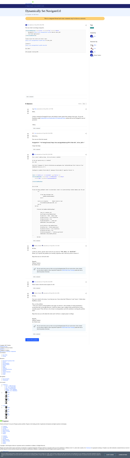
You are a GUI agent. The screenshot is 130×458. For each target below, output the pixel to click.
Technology (5, 427)
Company (5, 426)
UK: (10, 387)
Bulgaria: (11, 389)
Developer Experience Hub (8, 360)
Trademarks (88, 447)
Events (4, 373)
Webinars (5, 368)
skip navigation (28, 3)
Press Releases (6, 430)
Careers (4, 432)
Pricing (4, 356)
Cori (35, 133)
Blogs (4, 366)
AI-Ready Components (11, 351)
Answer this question (32, 340)
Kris (28, 24)
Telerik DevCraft (3, 346)
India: (10, 388)
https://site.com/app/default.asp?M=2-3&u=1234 (36, 45)
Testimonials (5, 380)
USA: (10, 385)
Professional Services (7, 369)
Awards (4, 428)
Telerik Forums (29, 6)
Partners (4, 370)
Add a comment (29, 96)
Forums (4, 365)
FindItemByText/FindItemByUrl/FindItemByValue (52, 118)
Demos (4, 362)
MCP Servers (3, 351)
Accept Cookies (110, 454)
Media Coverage (6, 431)
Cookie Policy (49, 454)
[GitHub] (6, 401)
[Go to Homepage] (32, 3)
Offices (4, 433)
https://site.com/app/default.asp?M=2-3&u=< (35, 40)
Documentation (6, 363)
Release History (6, 364)
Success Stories (6, 378)
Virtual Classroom (6, 371)
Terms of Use (5, 451)
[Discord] (6, 403)
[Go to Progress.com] (4, 421)
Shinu (35, 108)
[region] (65, 455)
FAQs (4, 374)
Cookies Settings (123, 454)
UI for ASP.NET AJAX (39, 6)
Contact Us (5, 384)
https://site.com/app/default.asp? (42, 32)
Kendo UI (2, 349)
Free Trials (5, 355)
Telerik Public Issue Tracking (68, 270)
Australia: (11, 390)
